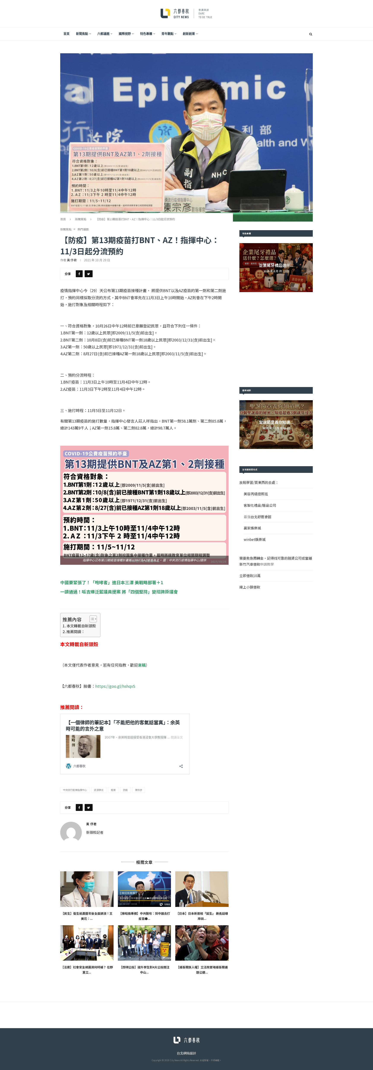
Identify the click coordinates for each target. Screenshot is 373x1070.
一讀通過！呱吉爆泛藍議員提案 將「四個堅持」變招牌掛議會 (119, 591)
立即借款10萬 (250, 575)
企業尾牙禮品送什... (276, 265)
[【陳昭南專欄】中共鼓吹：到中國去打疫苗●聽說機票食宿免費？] (144, 889)
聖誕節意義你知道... (276, 422)
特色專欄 (146, 33)
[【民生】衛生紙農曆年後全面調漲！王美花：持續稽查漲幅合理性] (87, 889)
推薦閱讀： (75, 631)
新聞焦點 (82, 33)
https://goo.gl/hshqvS (115, 686)
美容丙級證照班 (256, 493)
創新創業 (189, 33)
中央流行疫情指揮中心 (75, 789)
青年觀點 (167, 33)
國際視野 (125, 33)
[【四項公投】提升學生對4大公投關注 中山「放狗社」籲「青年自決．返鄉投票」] (144, 943)
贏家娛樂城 (252, 527)
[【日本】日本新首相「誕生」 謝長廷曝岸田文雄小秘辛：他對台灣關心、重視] (202, 889)
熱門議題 (83, 229)
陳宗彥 (138, 789)
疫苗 (113, 789)
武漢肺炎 (99, 789)
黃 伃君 (72, 260)
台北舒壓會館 (261, 516)
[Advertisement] (276, 339)
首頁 (66, 33)
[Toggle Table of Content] (91, 619)
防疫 (125, 789)
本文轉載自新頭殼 (81, 625)
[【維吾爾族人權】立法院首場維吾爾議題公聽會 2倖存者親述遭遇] (202, 943)
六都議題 (103, 33)
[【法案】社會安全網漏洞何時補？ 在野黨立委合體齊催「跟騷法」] (87, 943)
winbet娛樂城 (255, 539)
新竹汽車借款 (249, 564)
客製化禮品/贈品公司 (260, 505)
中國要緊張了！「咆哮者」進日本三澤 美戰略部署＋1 (111, 582)
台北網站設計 (186, 1053)
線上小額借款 (249, 587)
